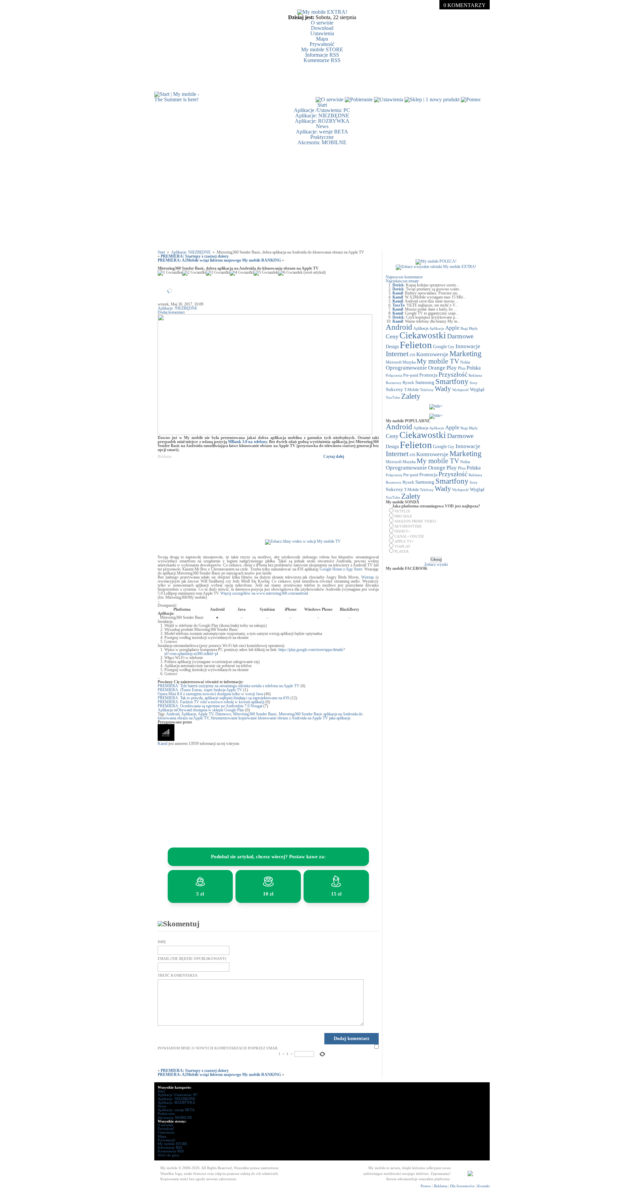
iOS (412, 355)
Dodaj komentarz (171, 312)
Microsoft (393, 362)
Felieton (416, 344)
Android (172, 714)
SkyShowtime (408, 526)
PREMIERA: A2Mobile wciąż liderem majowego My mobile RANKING (219, 260)
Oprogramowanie (406, 368)
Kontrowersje (432, 354)
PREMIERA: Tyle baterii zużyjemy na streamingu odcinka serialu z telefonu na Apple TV (229, 686)
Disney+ (402, 531)
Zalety (411, 396)
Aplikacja (420, 328)
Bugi (464, 328)
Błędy (473, 328)
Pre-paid (410, 375)
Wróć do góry (168, 1155)
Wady (443, 389)
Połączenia (394, 375)
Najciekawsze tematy (402, 281)
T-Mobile (411, 389)
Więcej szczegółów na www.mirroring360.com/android (264, 593)
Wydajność (460, 390)
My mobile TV (438, 361)
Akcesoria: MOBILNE (322, 142)
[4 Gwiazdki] (242, 273)
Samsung (424, 382)
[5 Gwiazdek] (266, 273)
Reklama (475, 375)
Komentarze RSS (322, 60)
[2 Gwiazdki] (194, 273)
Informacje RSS (322, 55)
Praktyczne (322, 137)
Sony (474, 383)
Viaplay (402, 546)
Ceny (392, 336)
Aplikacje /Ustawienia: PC (322, 110)
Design (392, 346)
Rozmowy (393, 383)
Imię (162, 942)
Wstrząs (367, 577)
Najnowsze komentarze (404, 277)
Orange (436, 368)
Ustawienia (322, 33)
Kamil (162, 743)
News (322, 126)
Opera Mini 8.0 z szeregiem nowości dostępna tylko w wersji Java (210, 694)
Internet (397, 354)
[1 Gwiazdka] (170, 273)
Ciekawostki (422, 335)
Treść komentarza (178, 975)
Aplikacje (188, 714)
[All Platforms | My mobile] (470, 1175)
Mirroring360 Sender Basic (255, 714)
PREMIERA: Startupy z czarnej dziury (195, 256)
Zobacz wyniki (436, 564)
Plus (462, 368)
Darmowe (223, 714)
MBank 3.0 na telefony (247, 441)
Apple (452, 327)
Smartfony (452, 381)
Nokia (465, 362)
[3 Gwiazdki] (218, 273)
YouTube (393, 397)
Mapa (322, 39)
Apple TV (205, 714)
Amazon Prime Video (415, 521)
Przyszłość (453, 374)
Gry (451, 346)
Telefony (427, 390)
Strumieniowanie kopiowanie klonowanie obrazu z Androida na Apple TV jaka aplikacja (280, 718)
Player (401, 551)
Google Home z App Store (341, 569)
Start (322, 105)
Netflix (402, 511)
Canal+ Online (409, 536)
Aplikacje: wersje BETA (322, 131)
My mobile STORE (322, 49)
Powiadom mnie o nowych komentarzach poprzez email (218, 1048)
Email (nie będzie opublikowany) (192, 959)
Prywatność (322, 44)
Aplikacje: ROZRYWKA (322, 121)
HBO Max (403, 516)
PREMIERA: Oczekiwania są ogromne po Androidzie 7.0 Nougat (210, 706)
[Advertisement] (322, 197)
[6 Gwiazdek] (290, 273)
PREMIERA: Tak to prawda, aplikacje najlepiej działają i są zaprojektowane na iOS (223, 698)
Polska (474, 368)
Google (440, 346)
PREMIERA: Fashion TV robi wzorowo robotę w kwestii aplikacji (211, 702)
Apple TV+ (404, 541)
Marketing (465, 353)
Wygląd (477, 389)
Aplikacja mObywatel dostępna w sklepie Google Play (201, 710)
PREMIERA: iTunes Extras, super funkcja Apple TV (200, 690)
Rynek (408, 382)
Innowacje (467, 346)
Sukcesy (394, 389)
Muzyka (409, 362)
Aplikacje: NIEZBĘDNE (322, 115)
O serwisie (322, 22)
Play (451, 367)
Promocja (428, 375)
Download (322, 28)
